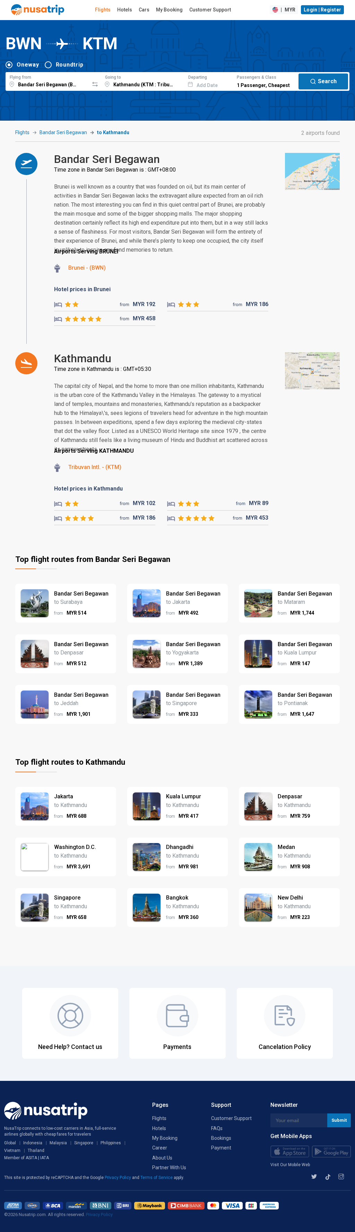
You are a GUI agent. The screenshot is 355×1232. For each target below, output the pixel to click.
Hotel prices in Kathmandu (88, 488)
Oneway (28, 64)
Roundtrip (70, 64)
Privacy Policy (118, 1177)
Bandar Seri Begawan (63, 132)
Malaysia (58, 1142)
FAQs (217, 1128)
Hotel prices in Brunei (82, 289)
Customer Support (210, 9)
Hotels (124, 9)
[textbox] (47, 80)
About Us (162, 1158)
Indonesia (32, 1142)
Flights (103, 9)
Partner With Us (169, 1167)
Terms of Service (157, 1177)
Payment (221, 1148)
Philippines (111, 1142)
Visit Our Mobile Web (290, 1164)
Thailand (36, 1150)
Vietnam (12, 1150)
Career (159, 1148)
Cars (144, 9)
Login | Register (322, 9)
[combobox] (47, 80)
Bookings (221, 1138)
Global (10, 1142)
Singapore (83, 1142)
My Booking (169, 9)
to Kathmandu (113, 132)
